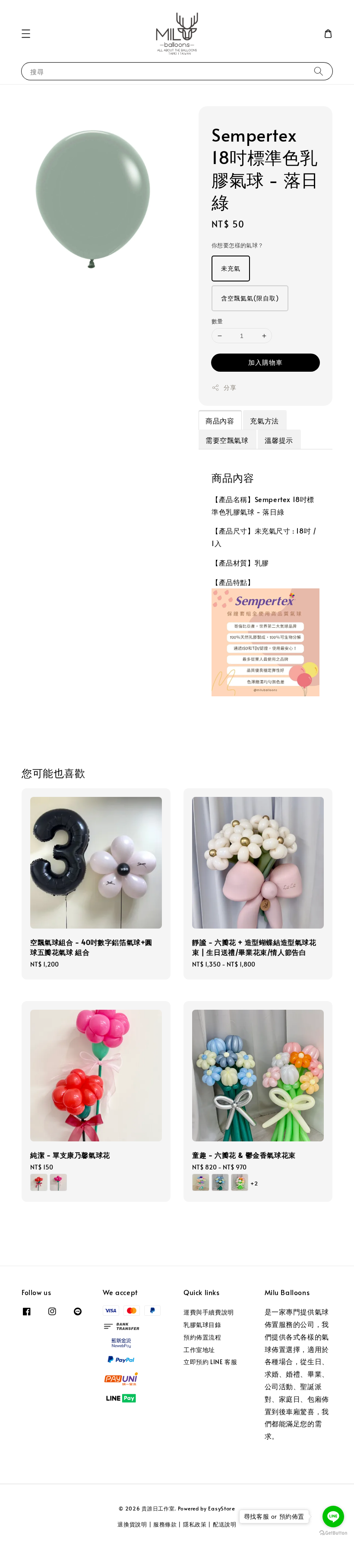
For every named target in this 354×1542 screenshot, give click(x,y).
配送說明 (225, 1524)
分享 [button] (230, 387)
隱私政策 (195, 1524)
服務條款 (165, 1524)
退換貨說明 (132, 1524)
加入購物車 (265, 362)
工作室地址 (199, 1350)
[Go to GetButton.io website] (333, 1533)
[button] (25, 33)
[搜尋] (318, 71)
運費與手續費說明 (208, 1312)
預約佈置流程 (202, 1337)
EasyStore (221, 1508)
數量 (217, 321)
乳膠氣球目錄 (202, 1325)
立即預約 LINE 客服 (210, 1362)
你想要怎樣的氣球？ (238, 245)
